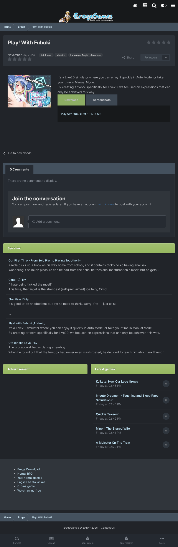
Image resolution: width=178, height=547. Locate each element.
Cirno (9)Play (17, 279)
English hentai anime (31, 482)
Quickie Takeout (107, 414)
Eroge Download (28, 469)
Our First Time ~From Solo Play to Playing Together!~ (44, 260)
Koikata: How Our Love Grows (117, 381)
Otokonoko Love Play (22, 342)
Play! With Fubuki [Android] (26, 323)
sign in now (106, 204)
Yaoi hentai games (29, 477)
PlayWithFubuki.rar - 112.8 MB (81, 113)
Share (129, 57)
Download (71, 100)
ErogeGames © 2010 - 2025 (80, 527)
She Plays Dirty (18, 299)
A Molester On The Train (113, 442)
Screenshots (101, 100)
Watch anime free (29, 490)
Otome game (26, 486)
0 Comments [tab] (19, 169)
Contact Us (108, 527)
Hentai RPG (25, 473)
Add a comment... (48, 221)
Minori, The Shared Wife (113, 428)
